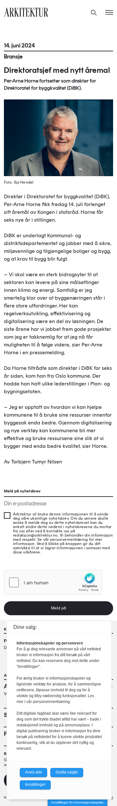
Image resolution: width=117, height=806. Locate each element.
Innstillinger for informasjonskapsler (77, 802)
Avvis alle (33, 772)
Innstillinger (35, 784)
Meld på (58, 608)
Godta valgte (67, 772)
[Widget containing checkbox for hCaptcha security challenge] (53, 582)
